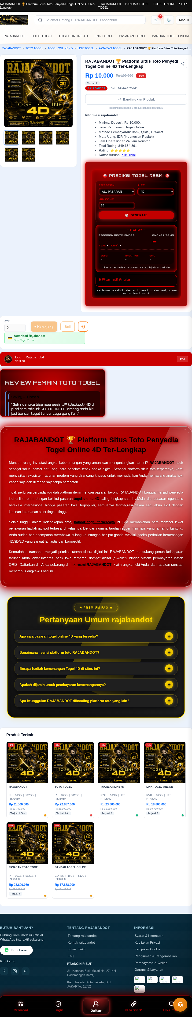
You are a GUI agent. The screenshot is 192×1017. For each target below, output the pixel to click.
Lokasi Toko (76, 949)
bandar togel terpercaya (94, 522)
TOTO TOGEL (42, 36)
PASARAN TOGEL (132, 36)
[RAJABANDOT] (14, 20)
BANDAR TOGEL (137, 4)
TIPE (141, 185)
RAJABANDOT (111, 4)
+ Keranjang (44, 326)
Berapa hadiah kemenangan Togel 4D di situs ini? (59, 669)
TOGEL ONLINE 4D (73, 36)
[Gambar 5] (11, 154)
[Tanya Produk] (83, 326)
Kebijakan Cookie (147, 949)
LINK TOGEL (103, 36)
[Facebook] (4, 971)
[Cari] (40, 20)
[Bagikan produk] (182, 63)
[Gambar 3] (45, 137)
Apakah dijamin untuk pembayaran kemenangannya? (62, 685)
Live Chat (171, 1010)
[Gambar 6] (28, 154)
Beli (68, 326)
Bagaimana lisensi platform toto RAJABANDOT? (59, 652)
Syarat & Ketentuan (149, 936)
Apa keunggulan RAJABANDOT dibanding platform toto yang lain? (74, 701)
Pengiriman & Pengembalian (156, 956)
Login (58, 1010)
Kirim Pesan (20, 950)
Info (182, 359)
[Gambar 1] (11, 137)
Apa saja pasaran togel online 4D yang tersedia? (58, 636)
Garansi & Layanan (149, 969)
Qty (7, 321)
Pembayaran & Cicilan (151, 963)
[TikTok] (26, 971)
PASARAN (107, 185)
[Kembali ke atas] (182, 993)
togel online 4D (86, 499)
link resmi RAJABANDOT (91, 564)
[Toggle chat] (180, 1005)
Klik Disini (129, 155)
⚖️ (169, 20)
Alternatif (133, 1010)
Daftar (96, 1010)
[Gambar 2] (28, 137)
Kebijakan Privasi (147, 942)
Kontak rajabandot (81, 942)
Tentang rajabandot (82, 936)
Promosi (21, 1010)
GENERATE (136, 215)
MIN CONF (106, 199)
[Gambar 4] (62, 137)
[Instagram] (15, 971)
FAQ (71, 956)
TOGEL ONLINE (164, 4)
